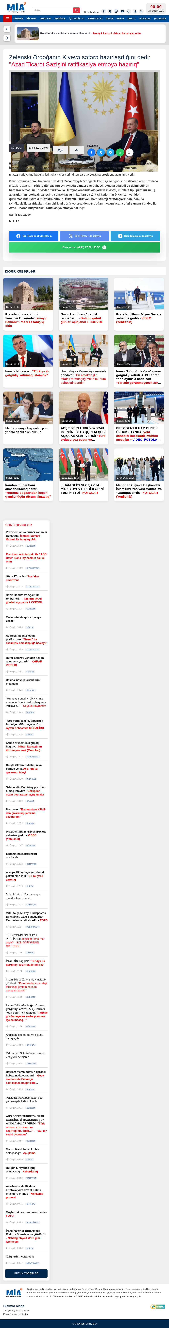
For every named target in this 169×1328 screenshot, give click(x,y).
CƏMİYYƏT (45, 18)
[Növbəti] (7, 38)
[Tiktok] (128, 11)
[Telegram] (135, 11)
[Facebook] (103, 11)
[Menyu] (7, 18)
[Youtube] (122, 11)
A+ (60, 150)
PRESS (120, 18)
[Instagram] (116, 11)
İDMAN (109, 18)
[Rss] (141, 11)
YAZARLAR (144, 18)
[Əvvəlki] (7, 29)
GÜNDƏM (18, 18)
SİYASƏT (31, 18)
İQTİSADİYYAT (77, 18)
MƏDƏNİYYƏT (95, 18)
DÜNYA (131, 18)
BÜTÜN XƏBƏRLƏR (26, 1273)
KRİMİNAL (60, 18)
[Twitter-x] (109, 11)
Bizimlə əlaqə (91, 12)
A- (76, 150)
